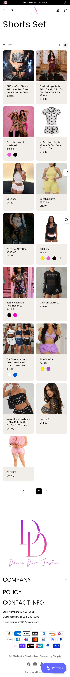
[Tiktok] (41, 664)
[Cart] (66, 10)
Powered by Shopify (50, 656)
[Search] (12, 10)
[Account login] (65, 2)
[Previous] (23, 491)
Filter (9, 44)
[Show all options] (59, 258)
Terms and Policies (35, 672)
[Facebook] (29, 664)
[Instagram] (35, 664)
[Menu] (4, 10)
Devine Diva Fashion (28, 656)
